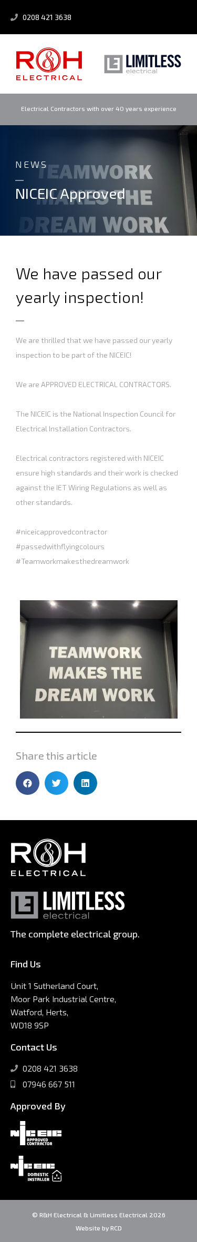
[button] (27, 783)
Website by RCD (99, 1227)
